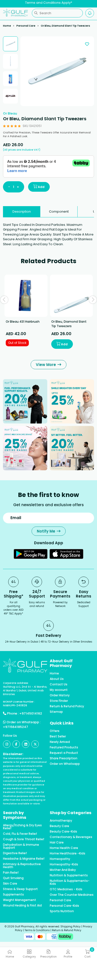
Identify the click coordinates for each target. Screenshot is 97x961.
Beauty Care (59, 826)
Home (7, 26)
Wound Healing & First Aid (22, 905)
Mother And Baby (63, 869)
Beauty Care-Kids (63, 831)
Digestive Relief (15, 853)
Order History (60, 695)
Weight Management (19, 900)
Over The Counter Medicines (72, 894)
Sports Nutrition (62, 911)
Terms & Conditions (37, 930)
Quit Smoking (13, 878)
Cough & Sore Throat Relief (23, 839)
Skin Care (10, 883)
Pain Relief (11, 872)
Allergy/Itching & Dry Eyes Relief (22, 827)
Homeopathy (60, 858)
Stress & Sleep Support (20, 889)
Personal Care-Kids (64, 905)
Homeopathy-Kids (64, 864)
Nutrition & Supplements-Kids (70, 882)
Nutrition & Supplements (69, 875)
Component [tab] (59, 211)
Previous (4, 299)
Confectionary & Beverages (71, 837)
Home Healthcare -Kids (67, 853)
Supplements (13, 894)
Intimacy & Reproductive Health (22, 866)
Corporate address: (16, 683)
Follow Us (10, 735)
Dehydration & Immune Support (21, 846)
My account (59, 689)
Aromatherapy (61, 820)
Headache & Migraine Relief (24, 858)
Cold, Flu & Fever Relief (20, 833)
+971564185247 (15, 726)
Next (93, 299)
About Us (57, 678)
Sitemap (56, 711)
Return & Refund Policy (67, 706)
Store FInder (59, 700)
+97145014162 (30, 713)
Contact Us (58, 684)
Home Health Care (64, 847)
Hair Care (57, 842)
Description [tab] (21, 211)
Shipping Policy (70, 926)
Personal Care (25, 26)
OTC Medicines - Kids (66, 889)
